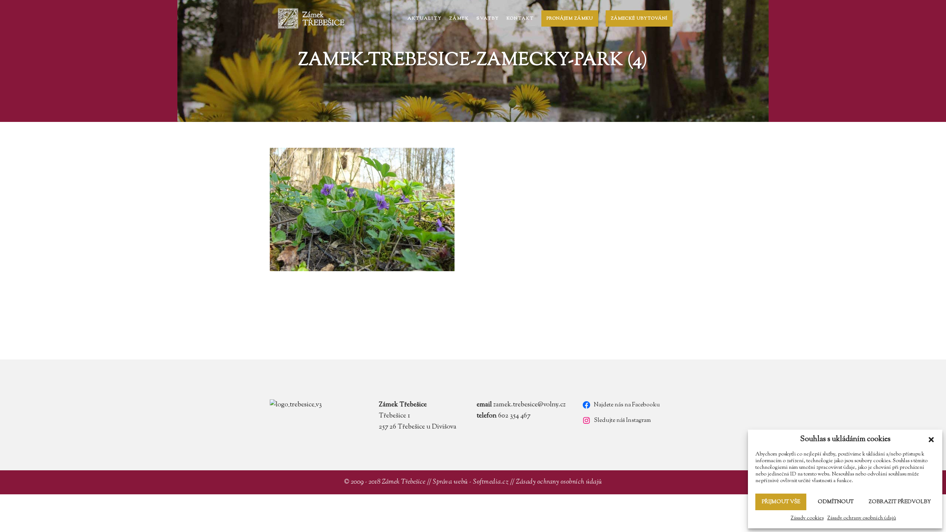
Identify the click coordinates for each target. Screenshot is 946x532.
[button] (931, 439)
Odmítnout (836, 502)
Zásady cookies (807, 518)
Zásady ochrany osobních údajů (861, 518)
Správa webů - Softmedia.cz (470, 482)
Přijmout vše (781, 502)
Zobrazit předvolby (900, 502)
